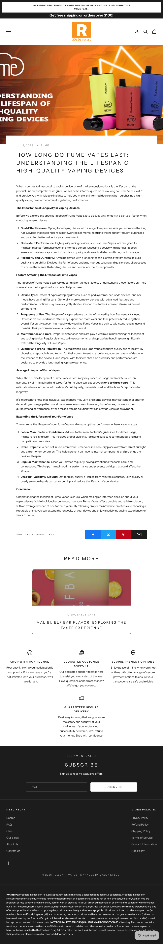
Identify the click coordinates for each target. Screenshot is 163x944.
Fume (45, 145)
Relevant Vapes (65, 874)
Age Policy (138, 851)
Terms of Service (142, 837)
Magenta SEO (110, 874)
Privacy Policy (139, 818)
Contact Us (13, 851)
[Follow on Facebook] (8, 863)
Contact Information (144, 844)
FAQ (9, 824)
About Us (12, 844)
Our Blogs (12, 837)
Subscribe (114, 786)
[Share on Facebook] (93, 534)
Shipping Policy (140, 831)
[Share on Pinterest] (123, 534)
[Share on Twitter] (108, 534)
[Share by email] (139, 534)
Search (10, 818)
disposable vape (81, 614)
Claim (10, 831)
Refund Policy (139, 824)
